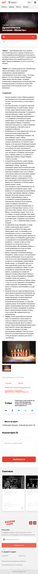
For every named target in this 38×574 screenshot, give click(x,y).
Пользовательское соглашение (12, 565)
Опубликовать (19, 459)
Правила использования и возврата (14, 561)
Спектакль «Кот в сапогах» (10, 493)
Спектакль (5, 25)
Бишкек (20, 383)
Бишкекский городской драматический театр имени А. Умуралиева (17, 388)
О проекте (5, 556)
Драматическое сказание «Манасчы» (17, 392)
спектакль (8, 383)
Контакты (22, 556)
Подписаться (19, 545)
